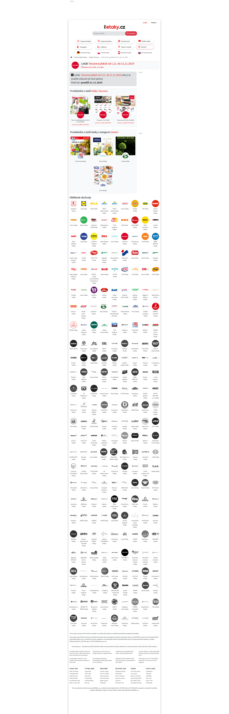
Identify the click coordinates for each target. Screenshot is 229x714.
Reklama (123, 647)
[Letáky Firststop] (114, 421)
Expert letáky (135, 364)
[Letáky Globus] (135, 204)
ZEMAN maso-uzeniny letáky (155, 333)
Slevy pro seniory (120, 678)
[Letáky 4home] (125, 436)
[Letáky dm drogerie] (94, 344)
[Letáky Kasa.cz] (74, 436)
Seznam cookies (137, 647)
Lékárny (103, 47)
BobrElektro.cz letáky (124, 458)
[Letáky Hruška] (74, 290)
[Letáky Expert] (135, 358)
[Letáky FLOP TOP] (94, 253)
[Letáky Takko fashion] (155, 405)
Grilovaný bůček (104, 676)
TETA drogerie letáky (114, 227)
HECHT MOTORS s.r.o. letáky (155, 396)
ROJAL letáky (74, 330)
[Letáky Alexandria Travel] (155, 436)
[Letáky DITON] (115, 269)
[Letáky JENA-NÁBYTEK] (135, 372)
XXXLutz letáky (145, 331)
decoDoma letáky (84, 489)
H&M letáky (134, 410)
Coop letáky (83, 274)
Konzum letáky (155, 522)
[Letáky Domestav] (135, 389)
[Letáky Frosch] (145, 499)
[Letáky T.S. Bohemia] (155, 358)
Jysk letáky (83, 242)
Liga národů (88, 671)
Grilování (104, 669)
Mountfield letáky (135, 350)
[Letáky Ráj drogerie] (104, 220)
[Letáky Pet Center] (115, 571)
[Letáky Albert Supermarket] (115, 204)
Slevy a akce (150, 669)
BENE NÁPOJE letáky (155, 244)
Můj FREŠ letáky (155, 540)
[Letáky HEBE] (84, 516)
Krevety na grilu (104, 671)
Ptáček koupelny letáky (145, 314)
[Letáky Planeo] (114, 358)
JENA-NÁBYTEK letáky (135, 379)
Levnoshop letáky (114, 540)
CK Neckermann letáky (104, 473)
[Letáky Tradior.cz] (125, 325)
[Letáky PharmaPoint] (125, 307)
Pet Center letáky (115, 577)
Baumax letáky (124, 350)
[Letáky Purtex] (145, 372)
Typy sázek (134, 674)
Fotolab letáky (145, 364)
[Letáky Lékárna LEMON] (135, 290)
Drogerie (83, 47)
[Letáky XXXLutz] (145, 325)
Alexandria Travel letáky (155, 442)
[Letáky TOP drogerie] (114, 325)
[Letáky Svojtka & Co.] (145, 602)
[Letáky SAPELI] (104, 344)
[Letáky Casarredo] (74, 389)
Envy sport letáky (114, 411)
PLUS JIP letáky (135, 577)
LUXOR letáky (135, 540)
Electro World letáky (155, 350)
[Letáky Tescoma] (75, 65)
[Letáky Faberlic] (104, 499)
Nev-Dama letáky (115, 559)
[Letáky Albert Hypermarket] (104, 204)
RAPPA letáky (135, 592)
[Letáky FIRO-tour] (135, 499)
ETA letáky (135, 274)
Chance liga (88, 674)
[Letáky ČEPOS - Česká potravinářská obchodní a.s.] (94, 269)
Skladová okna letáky (124, 608)
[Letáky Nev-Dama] (115, 553)
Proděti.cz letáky (105, 592)
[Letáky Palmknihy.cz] (84, 571)
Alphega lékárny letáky (104, 260)
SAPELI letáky (104, 350)
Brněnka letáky (155, 259)
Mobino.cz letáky (145, 540)
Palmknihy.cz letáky (84, 577)
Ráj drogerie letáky (104, 226)
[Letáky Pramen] (73, 586)
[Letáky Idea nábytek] (104, 237)
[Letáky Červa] (114, 389)
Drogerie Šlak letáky (94, 226)
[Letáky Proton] (74, 358)
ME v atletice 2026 (135, 681)
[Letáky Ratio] (84, 220)
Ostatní (143, 47)
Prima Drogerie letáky (83, 593)
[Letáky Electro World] (155, 344)
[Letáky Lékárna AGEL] (125, 290)
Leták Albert (149, 671)
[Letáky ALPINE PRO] (73, 452)
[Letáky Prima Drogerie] (84, 586)
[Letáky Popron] (145, 571)
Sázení (133, 669)
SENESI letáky (94, 331)
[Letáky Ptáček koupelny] (145, 307)
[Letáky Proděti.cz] (105, 586)
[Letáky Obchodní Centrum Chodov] (135, 553)
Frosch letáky (145, 505)
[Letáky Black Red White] (114, 452)
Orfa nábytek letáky (73, 577)
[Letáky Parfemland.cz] (94, 571)
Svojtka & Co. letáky (145, 608)
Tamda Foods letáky (104, 331)
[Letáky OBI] (125, 220)
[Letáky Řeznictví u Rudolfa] (94, 602)
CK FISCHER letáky (94, 472)
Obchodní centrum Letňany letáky (145, 561)
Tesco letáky (125, 209)
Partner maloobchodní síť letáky (114, 314)
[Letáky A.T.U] (155, 421)
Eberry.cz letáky (114, 489)
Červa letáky (114, 394)
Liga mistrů (88, 676)
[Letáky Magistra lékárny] (145, 290)
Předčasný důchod (120, 671)
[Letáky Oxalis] (104, 307)
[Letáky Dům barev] (94, 389)
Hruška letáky (73, 296)
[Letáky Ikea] (114, 516)
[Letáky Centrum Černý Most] (74, 466)
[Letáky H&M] (135, 405)
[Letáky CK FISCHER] (94, 466)
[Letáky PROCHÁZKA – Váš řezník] (115, 586)
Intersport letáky (124, 259)
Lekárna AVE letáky (155, 624)
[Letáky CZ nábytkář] (114, 372)
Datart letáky (84, 364)
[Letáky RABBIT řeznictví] (155, 307)
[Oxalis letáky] (125, 148)
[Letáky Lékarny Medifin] (94, 405)
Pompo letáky (104, 428)
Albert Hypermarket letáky (104, 211)
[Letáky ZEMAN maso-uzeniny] (155, 325)
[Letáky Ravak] (145, 586)
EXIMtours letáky (84, 505)
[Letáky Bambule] (84, 421)
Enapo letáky (145, 488)
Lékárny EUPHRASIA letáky (104, 541)
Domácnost (125, 41)
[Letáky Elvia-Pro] (84, 436)
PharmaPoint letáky (125, 313)
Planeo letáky (114, 364)
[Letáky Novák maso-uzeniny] (84, 307)
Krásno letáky (104, 296)
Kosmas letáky (73, 540)
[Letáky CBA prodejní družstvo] (74, 269)
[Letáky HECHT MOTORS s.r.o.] (155, 389)
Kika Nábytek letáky (83, 379)
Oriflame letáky (93, 313)
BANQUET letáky (104, 458)
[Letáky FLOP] (155, 269)
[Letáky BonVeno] (145, 452)
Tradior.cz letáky (125, 331)
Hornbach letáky (114, 350)
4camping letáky (114, 442)
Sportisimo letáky (145, 411)
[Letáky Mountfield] (135, 344)
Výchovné (118, 681)
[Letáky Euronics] (104, 358)
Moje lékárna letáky (114, 259)
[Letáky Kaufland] (74, 204)
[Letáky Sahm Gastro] (104, 602)
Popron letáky (145, 577)
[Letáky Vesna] (94, 372)
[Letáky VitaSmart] (104, 618)
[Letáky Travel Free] (135, 325)
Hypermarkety (106, 41)
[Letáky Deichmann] (125, 405)
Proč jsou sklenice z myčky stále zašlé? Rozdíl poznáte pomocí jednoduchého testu (149, 653)
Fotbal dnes (89, 669)
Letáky (145, 23)
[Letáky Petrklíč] (125, 571)
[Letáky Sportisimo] (145, 405)
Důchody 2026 (120, 669)
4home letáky (125, 442)
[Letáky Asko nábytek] (74, 237)
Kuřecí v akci (149, 681)
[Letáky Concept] (125, 466)
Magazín (154, 23)
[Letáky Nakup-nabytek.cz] (104, 436)
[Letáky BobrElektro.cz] (124, 452)
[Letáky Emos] (135, 483)
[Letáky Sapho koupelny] (84, 325)
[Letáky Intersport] (125, 253)
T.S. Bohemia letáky (155, 364)
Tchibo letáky (84, 411)
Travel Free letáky (135, 331)
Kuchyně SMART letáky (94, 541)
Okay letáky (94, 363)
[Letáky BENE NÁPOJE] (155, 237)
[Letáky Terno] (74, 220)
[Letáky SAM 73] (115, 602)
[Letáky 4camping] (114, 436)
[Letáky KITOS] (125, 389)
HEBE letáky (84, 521)
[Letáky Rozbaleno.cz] (74, 602)
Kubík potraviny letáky (114, 297)
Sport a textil (126, 47)
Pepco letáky (105, 576)
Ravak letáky (145, 591)
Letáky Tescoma (94, 57)
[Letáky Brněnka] (155, 253)
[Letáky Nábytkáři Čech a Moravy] (84, 553)
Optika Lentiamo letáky (156, 560)
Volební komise (74, 676)
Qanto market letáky (125, 593)
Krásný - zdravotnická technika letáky (84, 542)
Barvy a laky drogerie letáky (73, 260)
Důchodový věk (119, 683)
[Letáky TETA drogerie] (114, 220)
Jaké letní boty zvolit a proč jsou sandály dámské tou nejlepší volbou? (102, 652)
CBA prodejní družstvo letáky (73, 277)
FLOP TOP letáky (94, 259)
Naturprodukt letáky (94, 559)
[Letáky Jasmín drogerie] (125, 516)
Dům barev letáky (94, 395)
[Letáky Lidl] (84, 204)
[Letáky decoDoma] (84, 483)
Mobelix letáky (73, 378)
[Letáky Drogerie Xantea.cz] (104, 483)
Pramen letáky (73, 592)
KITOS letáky (125, 394)
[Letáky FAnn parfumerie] (114, 499)
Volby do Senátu (74, 671)
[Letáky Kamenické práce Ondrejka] (135, 516)
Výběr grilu (103, 683)
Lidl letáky (84, 209)
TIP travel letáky (73, 624)
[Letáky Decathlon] (104, 405)
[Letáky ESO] (125, 269)
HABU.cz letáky (155, 505)
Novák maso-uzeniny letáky (83, 315)
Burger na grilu (104, 681)
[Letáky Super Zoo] (145, 421)
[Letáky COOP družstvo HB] (145, 466)
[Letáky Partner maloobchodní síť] (114, 307)
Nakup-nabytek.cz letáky (104, 443)
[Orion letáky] (103, 148)
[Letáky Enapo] (145, 483)
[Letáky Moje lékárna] (114, 253)
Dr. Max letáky (84, 259)
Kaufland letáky (73, 210)
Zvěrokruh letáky (125, 624)
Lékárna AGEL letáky (124, 296)
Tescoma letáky (124, 243)
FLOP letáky (155, 274)
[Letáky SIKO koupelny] (145, 220)
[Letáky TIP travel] (74, 618)
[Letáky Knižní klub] (145, 516)
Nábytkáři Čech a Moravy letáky (84, 561)
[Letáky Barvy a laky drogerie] (74, 253)
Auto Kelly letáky (145, 350)
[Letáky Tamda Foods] (104, 325)
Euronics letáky (104, 364)
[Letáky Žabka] (135, 618)
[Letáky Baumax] (125, 344)
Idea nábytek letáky (104, 243)
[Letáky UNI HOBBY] (135, 220)
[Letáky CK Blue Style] (84, 466)
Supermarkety (85, 41)
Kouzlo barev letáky (104, 395)
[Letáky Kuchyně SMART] (94, 534)
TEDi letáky (155, 607)
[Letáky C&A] (155, 452)
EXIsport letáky (94, 505)
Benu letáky (145, 258)
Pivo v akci (149, 678)
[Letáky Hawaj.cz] (74, 516)
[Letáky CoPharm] (145, 618)
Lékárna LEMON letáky (134, 297)
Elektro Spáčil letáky (125, 364)
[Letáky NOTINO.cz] (125, 553)
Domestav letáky (135, 395)
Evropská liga (88, 678)
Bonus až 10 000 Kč (136, 676)
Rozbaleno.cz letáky (74, 608)
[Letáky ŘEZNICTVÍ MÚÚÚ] (84, 602)
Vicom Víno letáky (94, 624)
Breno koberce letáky (104, 379)
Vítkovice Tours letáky (114, 624)
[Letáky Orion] (114, 237)
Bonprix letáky (135, 458)
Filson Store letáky (124, 505)
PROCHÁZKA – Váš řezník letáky (115, 593)
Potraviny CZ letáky (155, 577)
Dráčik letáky (94, 426)
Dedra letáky (104, 274)
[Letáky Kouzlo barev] (104, 389)
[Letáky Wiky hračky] (135, 421)
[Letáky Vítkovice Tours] (114, 618)
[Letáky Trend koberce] (155, 372)
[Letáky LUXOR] (135, 534)
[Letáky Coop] (84, 269)
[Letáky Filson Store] (125, 499)
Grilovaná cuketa (104, 678)
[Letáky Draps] (94, 483)
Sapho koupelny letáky (84, 332)
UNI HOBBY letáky (134, 226)
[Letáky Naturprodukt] (94, 553)
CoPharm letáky (145, 624)
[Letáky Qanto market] (125, 586)
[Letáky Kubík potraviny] (114, 290)
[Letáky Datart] (84, 358)
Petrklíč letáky (125, 577)
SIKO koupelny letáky (145, 227)
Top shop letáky (84, 624)
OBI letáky (124, 225)
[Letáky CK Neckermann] (104, 466)
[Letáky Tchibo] (84, 405)
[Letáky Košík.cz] (94, 290)
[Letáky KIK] (74, 421)
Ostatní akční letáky (80, 57)
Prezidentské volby (75, 681)
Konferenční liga (89, 681)
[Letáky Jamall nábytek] (125, 372)
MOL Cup (87, 683)
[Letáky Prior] (135, 307)
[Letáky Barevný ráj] (135, 237)
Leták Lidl (148, 674)
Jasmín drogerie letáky (124, 523)
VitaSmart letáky (104, 624)
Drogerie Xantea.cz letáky (104, 490)
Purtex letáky (145, 378)
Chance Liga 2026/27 (136, 678)
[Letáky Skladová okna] (125, 602)
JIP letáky (145, 209)
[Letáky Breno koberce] (104, 372)
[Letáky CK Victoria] (114, 466)
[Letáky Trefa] (145, 237)
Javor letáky (83, 295)
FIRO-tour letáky (135, 505)
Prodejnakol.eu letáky (94, 592)
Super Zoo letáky (145, 428)
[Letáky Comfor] (155, 220)
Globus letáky (135, 210)
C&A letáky (155, 457)
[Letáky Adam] (135, 436)
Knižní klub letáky (145, 522)
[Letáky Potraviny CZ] (155, 571)
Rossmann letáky (84, 350)
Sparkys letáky (124, 428)
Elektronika (145, 41)
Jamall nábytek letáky (124, 379)
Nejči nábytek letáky (104, 560)
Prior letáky (135, 312)
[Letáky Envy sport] (114, 405)
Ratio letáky (84, 225)
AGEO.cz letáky (145, 442)
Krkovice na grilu (104, 674)
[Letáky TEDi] (155, 602)
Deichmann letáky (124, 411)
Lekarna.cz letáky (73, 411)
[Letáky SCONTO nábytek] (94, 237)
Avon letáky (93, 457)
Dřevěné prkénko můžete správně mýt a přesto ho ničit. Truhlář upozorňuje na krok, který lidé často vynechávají (80, 653)
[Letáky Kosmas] (74, 534)
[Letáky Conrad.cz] (135, 466)
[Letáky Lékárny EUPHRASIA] (104, 534)
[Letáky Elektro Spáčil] (125, 358)
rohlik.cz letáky (155, 592)
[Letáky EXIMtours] (84, 499)
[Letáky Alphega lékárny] (104, 253)
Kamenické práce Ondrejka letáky (135, 524)
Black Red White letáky (114, 458)
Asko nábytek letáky (73, 244)
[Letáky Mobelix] (74, 372)
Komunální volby (74, 674)
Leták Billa (148, 676)
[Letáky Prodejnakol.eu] (94, 586)
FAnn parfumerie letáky (114, 506)
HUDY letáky (104, 521)
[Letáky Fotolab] (145, 358)
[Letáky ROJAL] (74, 325)
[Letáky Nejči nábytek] (105, 553)
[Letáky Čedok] (155, 466)
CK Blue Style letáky (83, 472)
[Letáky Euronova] (74, 499)
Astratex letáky (83, 458)
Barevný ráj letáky (135, 243)
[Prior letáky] (103, 177)
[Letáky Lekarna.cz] (74, 405)
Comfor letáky (155, 226)
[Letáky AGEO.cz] (145, 436)
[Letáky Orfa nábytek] (73, 571)
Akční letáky (149, 683)
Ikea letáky (114, 521)
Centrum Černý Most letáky (73, 473)
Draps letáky (94, 488)
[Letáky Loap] (125, 534)
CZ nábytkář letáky (114, 378)
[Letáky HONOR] (94, 516)
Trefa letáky (145, 242)
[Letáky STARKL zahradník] (135, 602)
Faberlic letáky (104, 505)
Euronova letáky (73, 505)
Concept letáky (124, 472)
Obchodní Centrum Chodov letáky (135, 561)
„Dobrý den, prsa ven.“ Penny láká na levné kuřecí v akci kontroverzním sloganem (148, 660)
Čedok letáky (155, 471)
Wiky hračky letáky (135, 428)
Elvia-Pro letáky (84, 442)
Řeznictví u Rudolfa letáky (94, 609)
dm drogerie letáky (94, 350)
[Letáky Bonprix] (135, 452)
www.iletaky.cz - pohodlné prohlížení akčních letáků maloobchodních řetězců (95, 647)
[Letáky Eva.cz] (145, 269)
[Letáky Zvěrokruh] (125, 618)
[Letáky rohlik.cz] (155, 586)
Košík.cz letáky (94, 296)
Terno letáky (73, 225)
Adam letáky (135, 441)
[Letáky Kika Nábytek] (84, 372)
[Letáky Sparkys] (125, 421)
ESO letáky (125, 274)
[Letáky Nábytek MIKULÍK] (74, 553)
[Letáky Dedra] (105, 269)
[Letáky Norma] (73, 307)
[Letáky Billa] (94, 204)
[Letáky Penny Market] (155, 204)
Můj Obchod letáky (155, 296)
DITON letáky (115, 276)
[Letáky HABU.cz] (155, 499)
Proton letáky (73, 364)
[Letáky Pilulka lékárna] (145, 389)
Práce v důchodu (119, 676)
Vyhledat (132, 33)
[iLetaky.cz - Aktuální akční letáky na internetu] (71, 57)
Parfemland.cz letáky (94, 577)
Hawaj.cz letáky (73, 522)
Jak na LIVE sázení (135, 671)
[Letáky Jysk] (84, 237)
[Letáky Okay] (94, 358)
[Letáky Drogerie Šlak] (94, 220)
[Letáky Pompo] (104, 421)
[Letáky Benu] (145, 253)
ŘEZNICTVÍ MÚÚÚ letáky (84, 608)
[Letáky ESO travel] (155, 483)
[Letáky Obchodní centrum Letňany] (145, 553)
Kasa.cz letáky (73, 442)
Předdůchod (118, 674)
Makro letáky (74, 349)
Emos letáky (135, 488)
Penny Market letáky (155, 211)
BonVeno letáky (145, 458)
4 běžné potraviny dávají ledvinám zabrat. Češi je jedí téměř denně (125, 652)
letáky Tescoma (99, 91)
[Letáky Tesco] (125, 204)
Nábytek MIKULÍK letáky (73, 560)
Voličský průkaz (74, 678)
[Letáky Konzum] (155, 516)
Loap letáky (124, 539)
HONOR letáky (94, 522)
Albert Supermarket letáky (115, 211)
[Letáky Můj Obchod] (155, 290)
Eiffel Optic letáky (124, 489)
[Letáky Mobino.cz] (145, 534)
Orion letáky (114, 242)
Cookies (129, 647)
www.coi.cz (102, 641)
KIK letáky (73, 426)
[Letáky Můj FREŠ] (155, 534)
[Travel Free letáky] (80, 148)
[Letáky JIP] (145, 204)
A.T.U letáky (155, 426)
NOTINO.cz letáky (124, 559)
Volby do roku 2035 (75, 683)
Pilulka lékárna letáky (145, 396)
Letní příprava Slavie (136, 683)
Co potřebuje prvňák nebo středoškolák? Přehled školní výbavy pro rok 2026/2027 (102, 660)
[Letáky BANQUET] (104, 452)
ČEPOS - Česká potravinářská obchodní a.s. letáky (94, 279)
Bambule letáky (84, 428)
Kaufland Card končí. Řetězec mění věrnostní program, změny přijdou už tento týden (125, 660)
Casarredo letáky (73, 395)
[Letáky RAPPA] (135, 586)
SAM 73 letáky (114, 608)
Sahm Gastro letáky (104, 608)
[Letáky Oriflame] (94, 307)
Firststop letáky (114, 428)
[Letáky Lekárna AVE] (155, 618)
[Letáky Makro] (74, 344)
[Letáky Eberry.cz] (114, 483)
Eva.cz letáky (145, 274)
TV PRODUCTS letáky (83, 396)
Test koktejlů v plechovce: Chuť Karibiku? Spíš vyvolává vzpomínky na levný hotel (79, 660)
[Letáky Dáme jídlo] (74, 483)
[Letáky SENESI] (94, 325)
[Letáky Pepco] (105, 571)
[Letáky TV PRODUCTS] (84, 389)
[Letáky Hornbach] (114, 344)
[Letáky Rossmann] (84, 344)
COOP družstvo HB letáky (145, 473)
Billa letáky (94, 209)
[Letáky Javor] (84, 290)
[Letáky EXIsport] (94, 499)
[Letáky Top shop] (84, 618)
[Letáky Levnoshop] (114, 534)
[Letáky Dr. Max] (84, 253)
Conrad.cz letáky (135, 472)
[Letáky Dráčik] (94, 421)
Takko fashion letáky (155, 412)
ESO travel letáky (155, 489)
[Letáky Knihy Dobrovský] (94, 436)
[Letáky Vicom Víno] (94, 618)
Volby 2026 (74, 669)
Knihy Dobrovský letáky (94, 443)
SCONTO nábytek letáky (94, 244)
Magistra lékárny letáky (145, 297)
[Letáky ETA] (135, 269)
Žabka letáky (135, 623)
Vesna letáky (94, 377)
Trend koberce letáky (155, 379)
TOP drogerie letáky (114, 332)
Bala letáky (134, 258)
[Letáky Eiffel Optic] (125, 483)
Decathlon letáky (104, 411)
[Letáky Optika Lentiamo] (155, 553)
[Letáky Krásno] (104, 290)
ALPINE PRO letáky (73, 458)
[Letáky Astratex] (84, 452)
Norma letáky (73, 313)
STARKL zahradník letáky (135, 609)
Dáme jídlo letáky (73, 489)
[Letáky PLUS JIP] (135, 571)
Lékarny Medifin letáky (94, 412)
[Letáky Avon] (94, 452)
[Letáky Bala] (135, 253)
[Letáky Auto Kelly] (145, 344)
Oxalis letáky (104, 312)
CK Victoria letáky (114, 472)
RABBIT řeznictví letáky (155, 314)
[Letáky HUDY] (104, 516)
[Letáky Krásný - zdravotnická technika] (84, 534)
